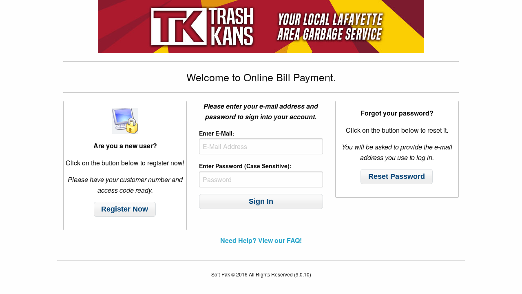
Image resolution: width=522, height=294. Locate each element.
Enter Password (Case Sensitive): (245, 166)
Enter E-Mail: (216, 133)
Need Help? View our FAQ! (261, 240)
